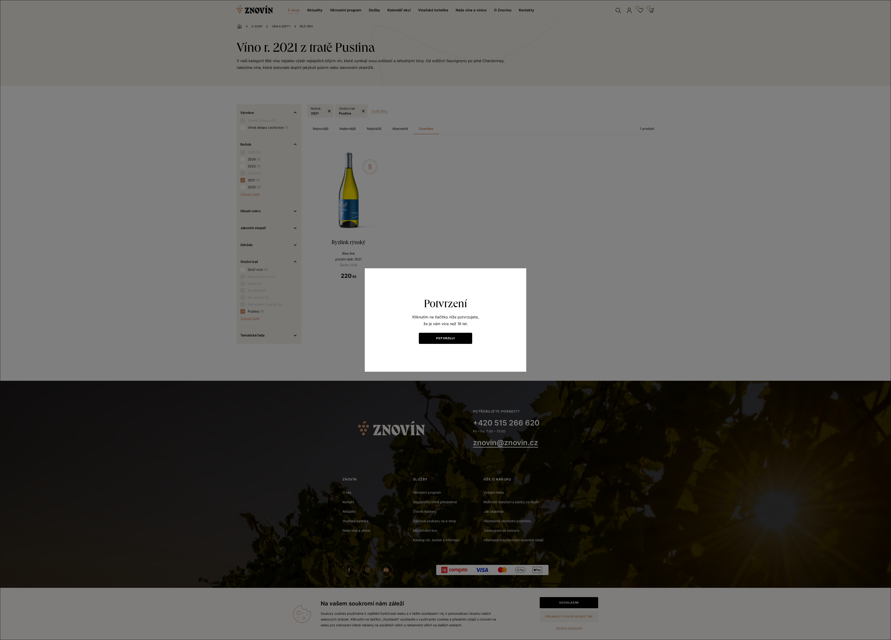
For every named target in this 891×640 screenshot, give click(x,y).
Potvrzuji (445, 338)
